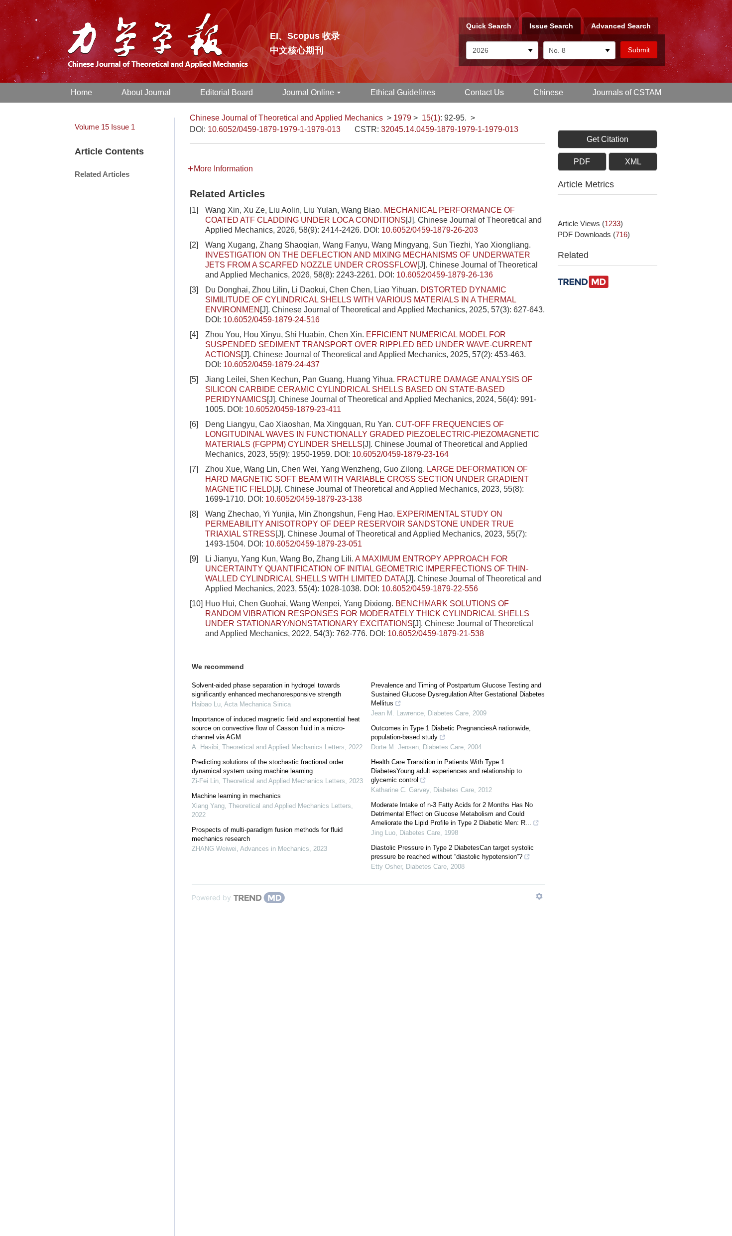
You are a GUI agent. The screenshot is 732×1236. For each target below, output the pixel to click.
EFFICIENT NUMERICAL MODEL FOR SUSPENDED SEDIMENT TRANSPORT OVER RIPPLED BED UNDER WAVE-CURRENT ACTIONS (368, 344)
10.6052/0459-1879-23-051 (313, 544)
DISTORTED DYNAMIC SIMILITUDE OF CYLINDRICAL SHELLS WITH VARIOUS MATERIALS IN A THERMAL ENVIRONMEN (360, 299)
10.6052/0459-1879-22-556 (429, 588)
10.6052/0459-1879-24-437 (271, 364)
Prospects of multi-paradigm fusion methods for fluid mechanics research (267, 834)
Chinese (548, 92)
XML (633, 161)
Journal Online (308, 92)
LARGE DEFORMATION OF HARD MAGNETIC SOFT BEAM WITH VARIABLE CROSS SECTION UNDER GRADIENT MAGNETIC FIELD (367, 479)
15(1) (431, 118)
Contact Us (484, 92)
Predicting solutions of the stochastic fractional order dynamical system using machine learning (268, 766)
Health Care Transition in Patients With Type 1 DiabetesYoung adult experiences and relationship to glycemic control (446, 771)
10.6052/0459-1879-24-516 (271, 319)
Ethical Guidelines (402, 92)
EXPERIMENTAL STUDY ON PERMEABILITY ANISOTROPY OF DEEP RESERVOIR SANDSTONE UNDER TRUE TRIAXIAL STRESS (359, 524)
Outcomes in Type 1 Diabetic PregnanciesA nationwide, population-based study (451, 732)
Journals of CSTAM (627, 92)
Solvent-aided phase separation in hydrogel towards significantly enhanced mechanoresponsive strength (266, 690)
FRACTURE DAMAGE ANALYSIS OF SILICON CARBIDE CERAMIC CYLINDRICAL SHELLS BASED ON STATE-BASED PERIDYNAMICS (368, 389)
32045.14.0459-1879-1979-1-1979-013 (449, 129)
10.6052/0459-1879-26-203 (429, 230)
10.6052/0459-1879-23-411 (293, 409)
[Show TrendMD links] (539, 896)
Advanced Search (621, 26)
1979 (402, 118)
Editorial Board (226, 92)
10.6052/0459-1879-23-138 (313, 499)
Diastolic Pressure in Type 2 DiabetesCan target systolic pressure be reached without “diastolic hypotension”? (452, 852)
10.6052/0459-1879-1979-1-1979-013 (274, 129)
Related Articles (102, 174)
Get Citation (607, 139)
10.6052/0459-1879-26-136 (444, 275)
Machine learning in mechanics (236, 796)
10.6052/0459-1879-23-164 (400, 454)
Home (81, 92)
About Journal (146, 92)
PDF (582, 161)
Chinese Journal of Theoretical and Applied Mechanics (286, 118)
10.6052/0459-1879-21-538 (435, 633)
